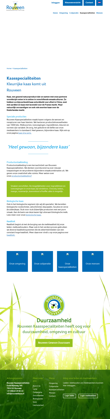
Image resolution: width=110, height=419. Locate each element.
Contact (89, 3)
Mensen (99, 13)
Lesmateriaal (38, 405)
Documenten (38, 396)
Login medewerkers (88, 396)
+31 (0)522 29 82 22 (15, 391)
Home (55, 13)
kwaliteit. (11, 235)
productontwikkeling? (22, 176)
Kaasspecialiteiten (87, 13)
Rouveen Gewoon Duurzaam (54, 343)
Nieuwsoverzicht (72, 3)
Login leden (69, 396)
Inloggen (56, 3)
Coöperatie (73, 13)
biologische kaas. (33, 215)
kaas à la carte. (25, 133)
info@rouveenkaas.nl (15, 394)
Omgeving (63, 13)
